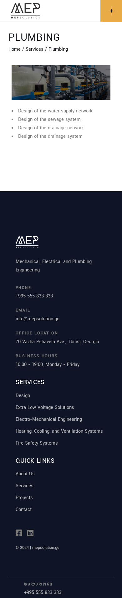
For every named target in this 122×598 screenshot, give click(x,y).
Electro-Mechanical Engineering (49, 419)
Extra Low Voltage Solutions (45, 407)
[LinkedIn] (30, 533)
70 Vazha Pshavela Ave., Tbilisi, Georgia (57, 341)
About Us (25, 473)
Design (23, 395)
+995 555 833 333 (34, 295)
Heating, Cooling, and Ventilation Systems (59, 431)
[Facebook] (19, 533)
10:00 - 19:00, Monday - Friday (47, 364)
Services (24, 485)
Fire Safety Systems (37, 443)
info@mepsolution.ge (37, 318)
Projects (24, 497)
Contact (24, 509)
